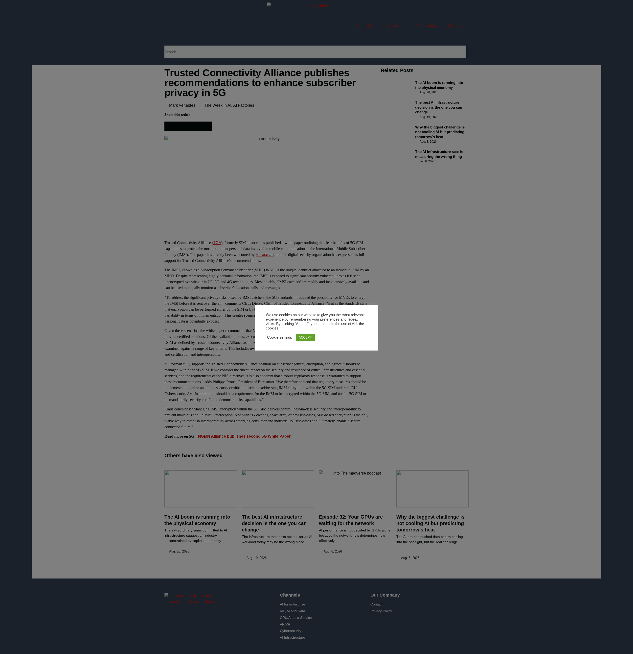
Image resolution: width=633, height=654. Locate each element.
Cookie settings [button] (279, 337)
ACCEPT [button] (305, 337)
